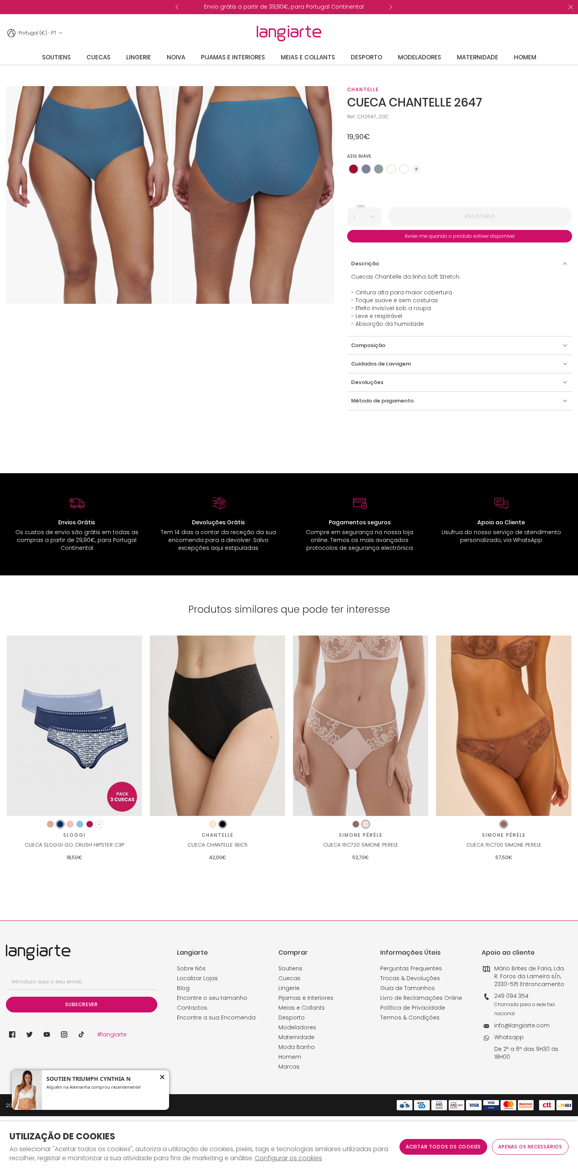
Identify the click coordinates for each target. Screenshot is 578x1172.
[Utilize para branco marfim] (391, 169)
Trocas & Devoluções (410, 978)
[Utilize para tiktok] (81, 1034)
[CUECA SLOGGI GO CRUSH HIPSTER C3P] (74, 726)
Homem (289, 1057)
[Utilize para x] (29, 1034)
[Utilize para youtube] (46, 1034)
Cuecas (289, 978)
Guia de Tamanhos (407, 988)
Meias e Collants (301, 1008)
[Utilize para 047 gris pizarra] (366, 169)
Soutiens (290, 968)
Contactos (192, 1008)
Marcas (289, 1067)
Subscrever (81, 1004)
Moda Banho (296, 1047)
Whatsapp (509, 1037)
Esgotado (480, 216)
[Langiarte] (289, 33)
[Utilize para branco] (404, 169)
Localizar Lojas (197, 978)
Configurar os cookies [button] (288, 1158)
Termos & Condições (410, 1017)
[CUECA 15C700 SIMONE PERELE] (503, 726)
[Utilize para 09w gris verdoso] (378, 169)
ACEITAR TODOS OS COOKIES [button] (443, 1146)
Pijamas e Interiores (305, 998)
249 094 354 (511, 996)
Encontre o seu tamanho (212, 998)
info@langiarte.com (522, 1025)
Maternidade (296, 1037)
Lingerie (289, 988)
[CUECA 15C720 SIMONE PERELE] (360, 726)
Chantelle (363, 89)
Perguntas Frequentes (411, 968)
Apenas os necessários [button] (530, 1146)
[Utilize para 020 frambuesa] (353, 169)
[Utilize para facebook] (12, 1034)
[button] (416, 169)
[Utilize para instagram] (64, 1034)
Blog (183, 988)
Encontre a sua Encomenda (216, 1017)
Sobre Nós (191, 968)
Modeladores (297, 1027)
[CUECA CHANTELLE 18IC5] (217, 726)
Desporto (291, 1017)
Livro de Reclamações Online (421, 998)
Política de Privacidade (412, 1008)
